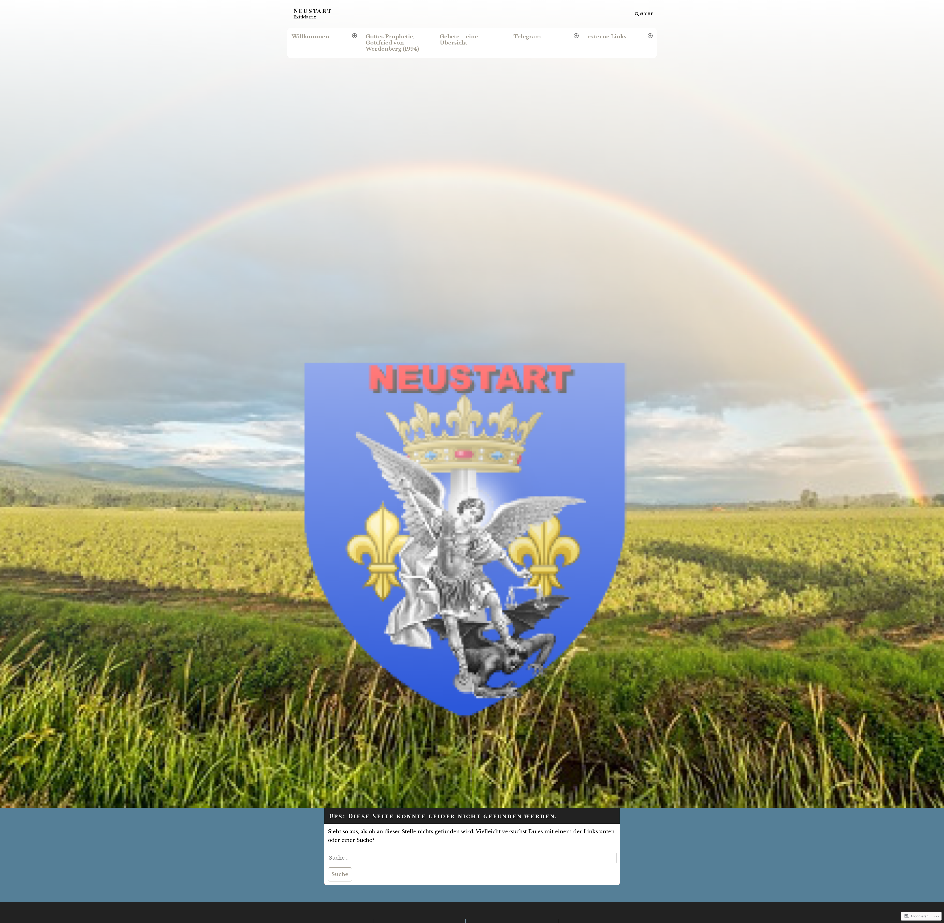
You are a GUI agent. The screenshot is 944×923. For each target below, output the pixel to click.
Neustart (313, 10)
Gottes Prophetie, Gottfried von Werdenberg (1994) (392, 42)
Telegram (527, 36)
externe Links (607, 36)
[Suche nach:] (472, 858)
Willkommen (310, 36)
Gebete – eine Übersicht (459, 39)
